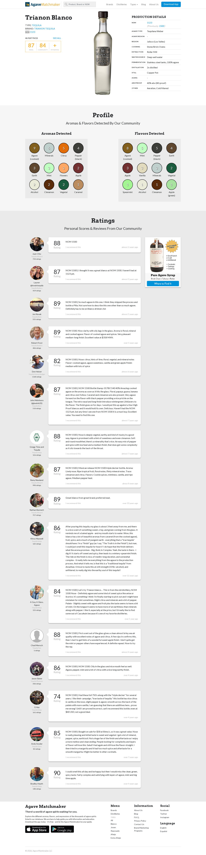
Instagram (164, 817)
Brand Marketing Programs (141, 829)
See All (57, 38)
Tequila (36, 25)
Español (163, 831)
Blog (143, 4)
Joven (113, 827)
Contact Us (139, 824)
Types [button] (133, 4)
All (112, 820)
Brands (109, 4)
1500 (161, 26)
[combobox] (79, 4)
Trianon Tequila (44, 28)
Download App (171, 4)
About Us (153, 4)
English (163, 828)
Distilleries (121, 4)
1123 (32, 32)
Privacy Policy (140, 821)
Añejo (113, 834)
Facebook (164, 810)
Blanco (114, 824)
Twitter (163, 814)
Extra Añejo (116, 838)
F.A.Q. (136, 817)
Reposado (115, 831)
